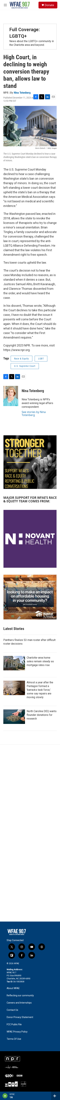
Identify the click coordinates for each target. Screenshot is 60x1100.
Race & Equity (21, 358)
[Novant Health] (30, 539)
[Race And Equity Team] (30, 462)
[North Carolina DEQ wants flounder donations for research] (14, 716)
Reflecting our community (20, 995)
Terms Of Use (14, 1039)
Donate (49, 5)
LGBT (41, 358)
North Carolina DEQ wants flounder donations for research (41, 715)
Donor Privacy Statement (20, 1017)
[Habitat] (30, 597)
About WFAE (13, 988)
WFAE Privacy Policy (17, 1031)
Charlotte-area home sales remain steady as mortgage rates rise (40, 661)
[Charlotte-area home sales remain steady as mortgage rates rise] (14, 663)
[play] (5, 1095)
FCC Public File (14, 1024)
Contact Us (12, 1010)
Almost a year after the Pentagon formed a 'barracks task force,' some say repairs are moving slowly (40, 690)
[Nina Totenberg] (10, 396)
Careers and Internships (19, 1003)
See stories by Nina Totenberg (34, 413)
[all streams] (55, 1096)
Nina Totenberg (22, 92)
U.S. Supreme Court (24, 366)
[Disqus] (30, 790)
